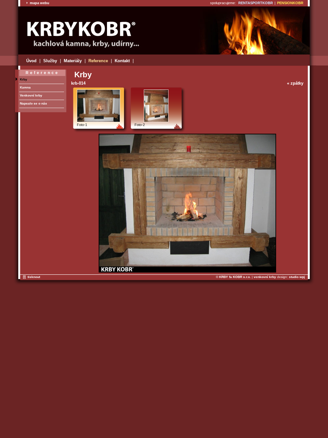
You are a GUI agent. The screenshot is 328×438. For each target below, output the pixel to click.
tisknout (34, 277)
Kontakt (122, 60)
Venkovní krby (31, 95)
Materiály (73, 60)
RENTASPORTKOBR (255, 3)
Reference (98, 60)
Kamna (25, 87)
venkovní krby (265, 277)
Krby (23, 79)
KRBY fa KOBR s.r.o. (235, 277)
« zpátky (295, 83)
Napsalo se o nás (33, 103)
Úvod (31, 60)
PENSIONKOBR (290, 3)
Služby (50, 60)
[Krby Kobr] (81, 32)
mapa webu (39, 3)
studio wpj (297, 277)
